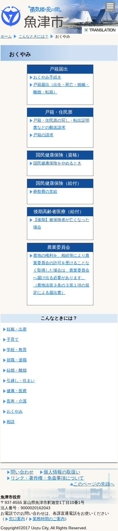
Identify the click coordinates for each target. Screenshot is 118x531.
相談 (11, 421)
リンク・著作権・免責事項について (47, 478)
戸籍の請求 (43, 135)
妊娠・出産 (17, 329)
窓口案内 (17, 518)
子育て (13, 339)
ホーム (6, 36)
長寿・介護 (17, 401)
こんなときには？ (33, 36)
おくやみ (15, 411)
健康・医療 (17, 390)
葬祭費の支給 (45, 191)
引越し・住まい (21, 380)
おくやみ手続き (47, 77)
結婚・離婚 (17, 370)
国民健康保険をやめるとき (57, 163)
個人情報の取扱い (62, 472)
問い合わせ (22, 472)
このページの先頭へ (94, 484)
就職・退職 (17, 360)
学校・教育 (17, 349)
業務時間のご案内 (49, 518)
